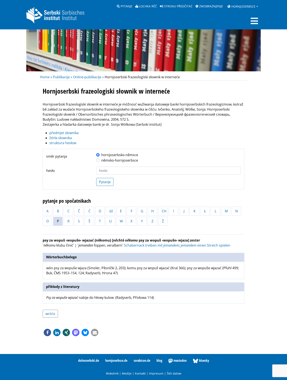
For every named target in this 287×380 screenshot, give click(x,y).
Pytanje (126, 6)
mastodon (180, 360)
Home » (46, 77)
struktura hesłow (62, 143)
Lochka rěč (147, 6)
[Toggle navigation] (254, 21)
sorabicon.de (142, 360)
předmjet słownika (64, 133)
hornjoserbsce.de (116, 360)
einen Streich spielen (205, 245)
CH (164, 211)
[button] (47, 332)
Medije (127, 373)
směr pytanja (56, 156)
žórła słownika (60, 138)
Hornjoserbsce (242, 6)
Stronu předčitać (177, 6)
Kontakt (140, 373)
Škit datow (174, 373)
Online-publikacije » (88, 77)
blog (159, 360)
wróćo (50, 313)
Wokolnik (112, 373)
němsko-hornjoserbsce (119, 160)
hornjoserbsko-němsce (119, 155)
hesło (50, 170)
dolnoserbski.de (88, 360)
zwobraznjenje (210, 6)
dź (111, 211)
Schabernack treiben (151, 245)
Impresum (156, 373)
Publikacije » (62, 77)
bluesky (203, 360)
